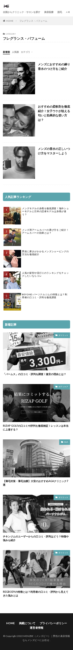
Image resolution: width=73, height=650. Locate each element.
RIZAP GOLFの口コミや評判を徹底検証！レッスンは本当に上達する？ (36, 427)
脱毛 (59, 12)
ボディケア (63, 386)
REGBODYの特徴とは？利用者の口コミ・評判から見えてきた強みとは (35, 593)
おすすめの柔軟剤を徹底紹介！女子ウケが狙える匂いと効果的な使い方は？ (54, 113)
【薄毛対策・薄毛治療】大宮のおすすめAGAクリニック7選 (35, 483)
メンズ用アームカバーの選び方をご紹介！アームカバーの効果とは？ (45, 231)
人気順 (15, 51)
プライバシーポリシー (53, 623)
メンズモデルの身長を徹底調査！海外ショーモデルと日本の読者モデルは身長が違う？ (45, 211)
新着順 (6, 51)
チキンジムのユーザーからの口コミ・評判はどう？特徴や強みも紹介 (36, 538)
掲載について (27, 623)
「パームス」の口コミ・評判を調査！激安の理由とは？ (34, 374)
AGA (68, 12)
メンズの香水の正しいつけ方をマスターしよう (54, 151)
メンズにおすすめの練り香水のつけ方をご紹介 (54, 66)
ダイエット (63, 335)
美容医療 (49, 12)
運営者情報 (36, 627)
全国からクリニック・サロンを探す (21, 12)
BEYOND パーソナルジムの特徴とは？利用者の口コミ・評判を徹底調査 (44, 296)
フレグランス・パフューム (33, 20)
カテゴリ (25, 51)
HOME (9, 20)
